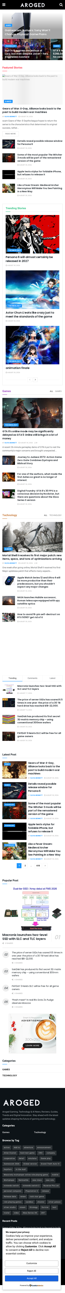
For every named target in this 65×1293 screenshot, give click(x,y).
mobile (55, 1174)
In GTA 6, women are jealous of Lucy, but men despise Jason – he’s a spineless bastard (26, 54)
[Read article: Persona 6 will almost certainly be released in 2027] (32, 234)
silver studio (10, 1207)
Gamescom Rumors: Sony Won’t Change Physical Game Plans (27, 32)
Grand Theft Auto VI (50, 1163)
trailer (7, 1213)
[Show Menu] (3, 4)
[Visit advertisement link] (32, 1033)
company (51, 1153)
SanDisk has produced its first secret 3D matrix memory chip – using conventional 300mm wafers (38, 719)
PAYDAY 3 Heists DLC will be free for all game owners (39, 735)
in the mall (21, 1169)
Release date (10, 1196)
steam (23, 1207)
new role (50, 1180)
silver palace (55, 1202)
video (16, 1213)
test (54, 1207)
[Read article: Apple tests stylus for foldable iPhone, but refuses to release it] (8, 174)
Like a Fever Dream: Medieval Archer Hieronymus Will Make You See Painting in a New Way (39, 188)
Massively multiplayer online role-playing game (26, 1174)
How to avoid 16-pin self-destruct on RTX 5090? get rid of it (38, 616)
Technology (11, 46)
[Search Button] (61, 4)
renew (23, 1196)
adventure (28, 1147)
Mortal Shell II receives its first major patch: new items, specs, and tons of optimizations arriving (32, 557)
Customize (31, 1263)
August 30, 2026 (26, 116)
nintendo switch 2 (31, 1185)
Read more (12, 133)
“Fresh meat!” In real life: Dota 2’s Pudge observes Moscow (32, 1001)
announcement (44, 1147)
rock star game (37, 1196)
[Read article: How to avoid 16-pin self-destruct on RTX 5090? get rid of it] (8, 617)
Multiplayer (9, 1180)
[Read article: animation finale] (32, 345)
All (51, 391)
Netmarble (23, 1180)
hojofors (8, 1169)
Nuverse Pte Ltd (51, 1185)
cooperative (9, 1158)
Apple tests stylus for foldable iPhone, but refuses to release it (39, 173)
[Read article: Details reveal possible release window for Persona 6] (8, 144)
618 (38, 865)
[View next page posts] (35, 379)
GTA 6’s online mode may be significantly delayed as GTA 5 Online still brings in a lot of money (30, 435)
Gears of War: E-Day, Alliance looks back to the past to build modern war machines (31, 110)
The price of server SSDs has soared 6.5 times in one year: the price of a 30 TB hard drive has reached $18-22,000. (40, 702)
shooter (40, 1202)
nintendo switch (11, 1185)
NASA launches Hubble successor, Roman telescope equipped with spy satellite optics (38, 600)
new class (37, 1180)
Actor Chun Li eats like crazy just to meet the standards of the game (30, 314)
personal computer (12, 1191)
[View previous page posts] (29, 379)
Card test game (27, 1153)
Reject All (31, 1271)
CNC (41, 1153)
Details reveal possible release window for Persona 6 (39, 142)
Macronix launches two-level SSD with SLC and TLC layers (39, 687)
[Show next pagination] (45, 865)
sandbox (29, 1202)
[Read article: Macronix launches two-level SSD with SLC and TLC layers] (32, 908)
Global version (30, 1163)
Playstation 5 (32, 1191)
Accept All (31, 1278)
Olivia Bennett (11, 116)
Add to (17, 1147)
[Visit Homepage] (32, 5)
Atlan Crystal (10, 1153)
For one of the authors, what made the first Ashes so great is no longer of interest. (39, 477)
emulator (32, 1158)
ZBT (43, 1213)
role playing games (13, 1202)
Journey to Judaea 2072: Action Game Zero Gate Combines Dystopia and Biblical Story (39, 460)
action (7, 1147)
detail (21, 1158)
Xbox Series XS (30, 1213)
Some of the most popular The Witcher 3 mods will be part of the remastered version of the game (39, 157)
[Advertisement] (32, 649)
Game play (46, 1158)
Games (8, 25)
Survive (45, 1207)
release (45, 1191)
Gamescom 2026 (11, 1163)
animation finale (17, 368)
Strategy (34, 1207)
